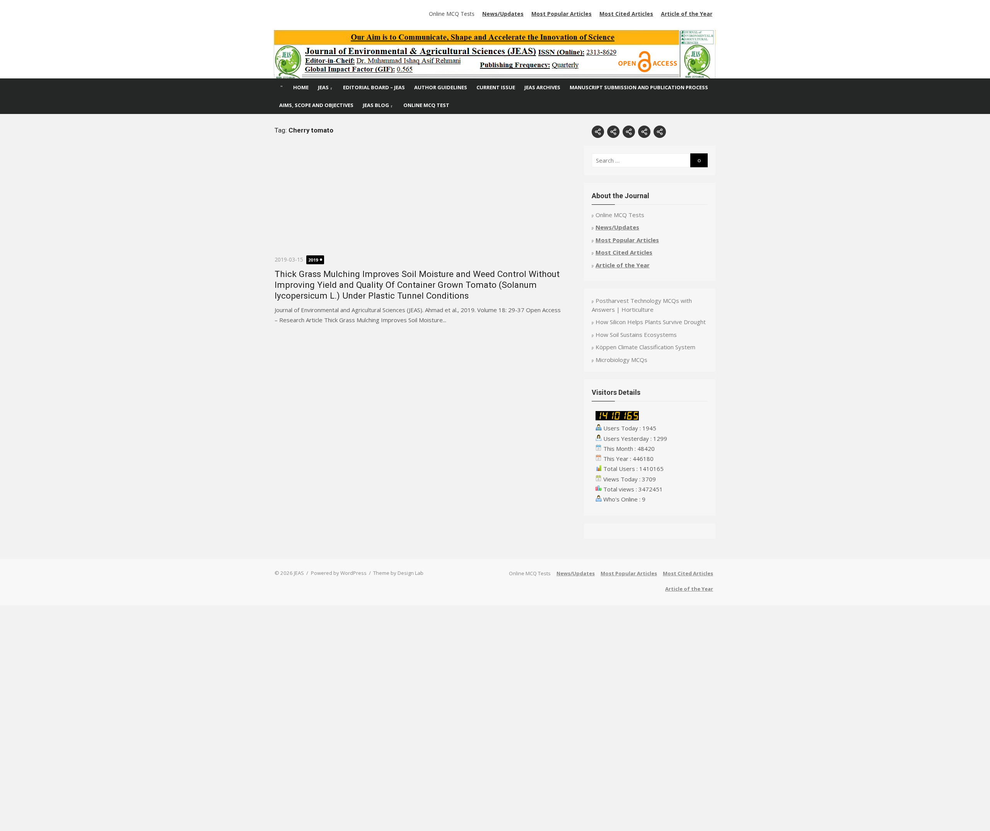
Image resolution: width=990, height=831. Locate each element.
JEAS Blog (376, 105)
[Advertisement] (418, 201)
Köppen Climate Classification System (645, 347)
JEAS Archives (542, 87)
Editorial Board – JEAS (374, 87)
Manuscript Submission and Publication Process (639, 87)
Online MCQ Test (426, 105)
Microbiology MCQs (621, 360)
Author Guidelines (440, 87)
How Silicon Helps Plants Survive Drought (651, 322)
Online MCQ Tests (452, 13)
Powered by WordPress (339, 572)
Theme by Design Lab (398, 572)
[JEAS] (495, 54)
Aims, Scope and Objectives (316, 105)
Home (301, 87)
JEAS (323, 87)
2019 (313, 260)
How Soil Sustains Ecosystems (636, 334)
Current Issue (495, 87)
